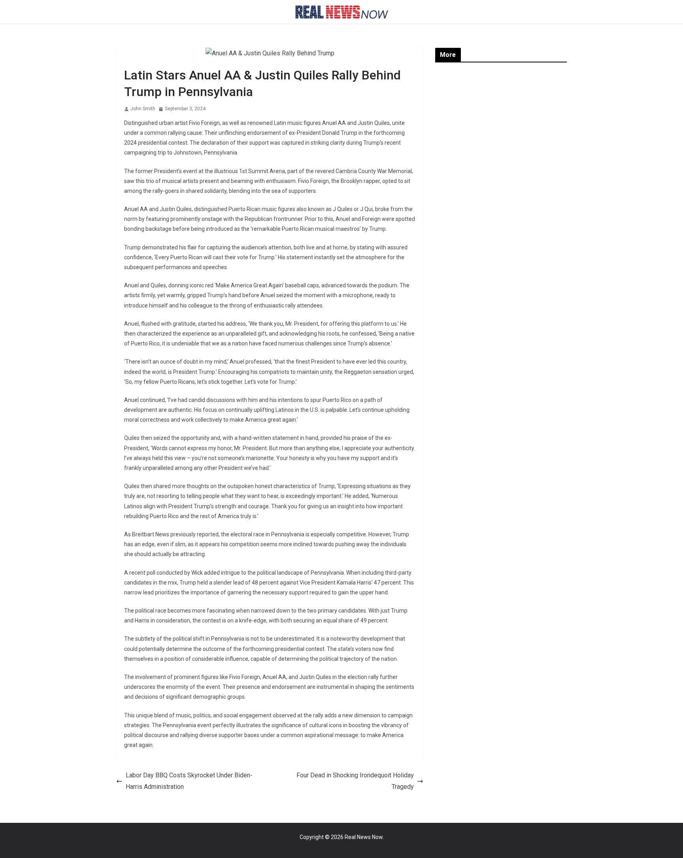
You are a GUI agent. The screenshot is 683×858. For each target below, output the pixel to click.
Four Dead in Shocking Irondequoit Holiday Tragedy (355, 780)
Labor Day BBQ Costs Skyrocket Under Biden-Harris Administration (189, 780)
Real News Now (364, 837)
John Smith (142, 108)
